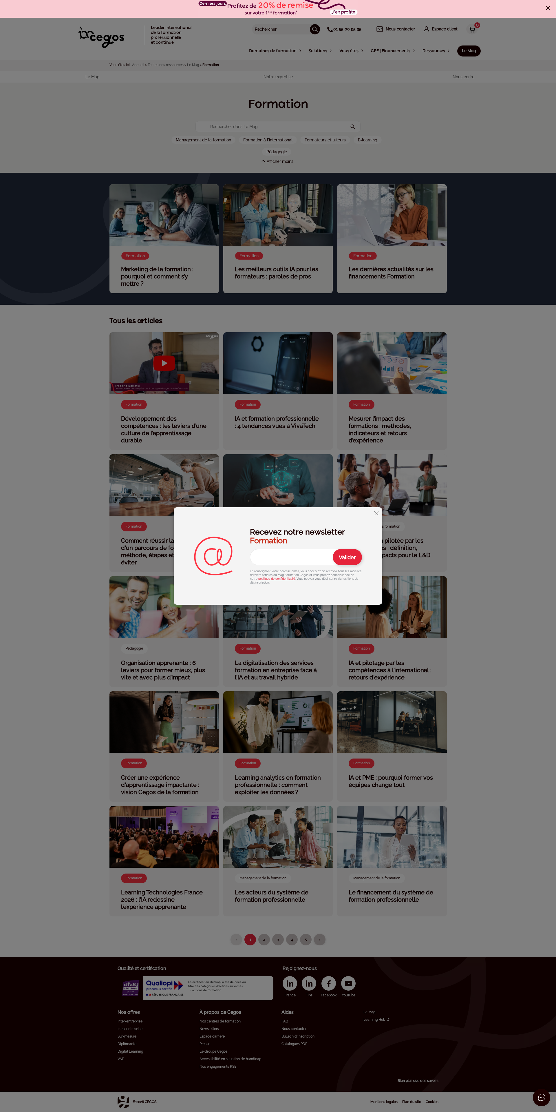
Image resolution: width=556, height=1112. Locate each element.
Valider (347, 557)
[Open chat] (541, 1097)
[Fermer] (548, 8)
